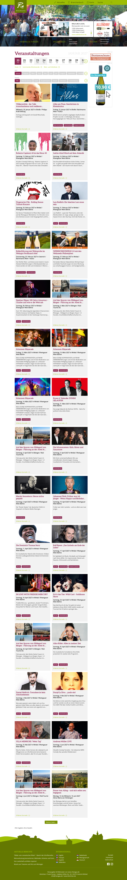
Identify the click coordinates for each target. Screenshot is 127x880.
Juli (56, 73)
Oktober (80, 73)
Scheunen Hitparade (24, 349)
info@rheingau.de (57, 876)
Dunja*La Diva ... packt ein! (64, 692)
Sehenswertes (104, 39)
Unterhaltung (73, 81)
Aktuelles (61, 2)
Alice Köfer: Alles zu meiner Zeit (67, 643)
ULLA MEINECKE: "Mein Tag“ (28, 741)
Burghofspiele (45, 81)
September (71, 73)
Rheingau (21, 11)
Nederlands (83, 855)
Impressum (109, 857)
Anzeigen (86, 80)
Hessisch (82, 860)
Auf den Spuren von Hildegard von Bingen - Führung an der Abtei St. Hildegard (68, 302)
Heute (17, 67)
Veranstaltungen (29, 42)
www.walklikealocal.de (79, 34)
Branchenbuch (77, 2)
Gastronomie (73, 42)
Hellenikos (62, 862)
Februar (25, 73)
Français (61, 858)
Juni (51, 73)
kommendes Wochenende (31, 67)
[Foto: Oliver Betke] (69, 534)
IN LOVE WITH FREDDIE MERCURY (32, 594)
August (62, 73)
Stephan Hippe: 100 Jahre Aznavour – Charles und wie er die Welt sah (32, 301)
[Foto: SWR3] (69, 730)
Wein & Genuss (26, 81)
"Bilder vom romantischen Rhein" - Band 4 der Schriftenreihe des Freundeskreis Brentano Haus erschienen (34, 855)
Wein (70, 39)
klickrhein (43, 874)
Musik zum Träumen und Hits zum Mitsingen (28, 864)
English (61, 855)
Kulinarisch (59, 42)
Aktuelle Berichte (23, 852)
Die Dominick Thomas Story (28, 545)
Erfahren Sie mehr (22, 129)
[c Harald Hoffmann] (69, 632)
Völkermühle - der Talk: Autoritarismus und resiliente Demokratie (28, 106)
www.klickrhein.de (70, 876)
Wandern (63, 81)
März (33, 73)
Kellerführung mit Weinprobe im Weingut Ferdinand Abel (30, 252)
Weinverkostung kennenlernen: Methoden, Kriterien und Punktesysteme (34, 858)
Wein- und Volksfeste (50, 67)
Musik (55, 81)
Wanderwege (104, 42)
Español (61, 860)
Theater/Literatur (79, 125)
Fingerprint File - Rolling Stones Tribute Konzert (29, 203)
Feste (36, 81)
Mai (45, 73)
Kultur (93, 42)
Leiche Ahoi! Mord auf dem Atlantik (68, 153)
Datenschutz (109, 860)
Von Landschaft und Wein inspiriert (25, 861)
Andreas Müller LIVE (62, 741)
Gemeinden (104, 44)
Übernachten (73, 44)
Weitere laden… (51, 822)
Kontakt (110, 855)
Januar (18, 73)
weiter (82, 72)
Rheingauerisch (84, 858)
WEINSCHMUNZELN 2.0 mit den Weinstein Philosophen (67, 252)
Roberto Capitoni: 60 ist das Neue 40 (31, 153)
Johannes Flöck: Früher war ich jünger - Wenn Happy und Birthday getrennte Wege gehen (68, 498)
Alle (17, 81)
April (39, 73)
